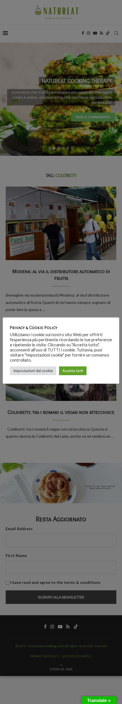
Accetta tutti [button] (72, 370)
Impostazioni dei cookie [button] (33, 370)
